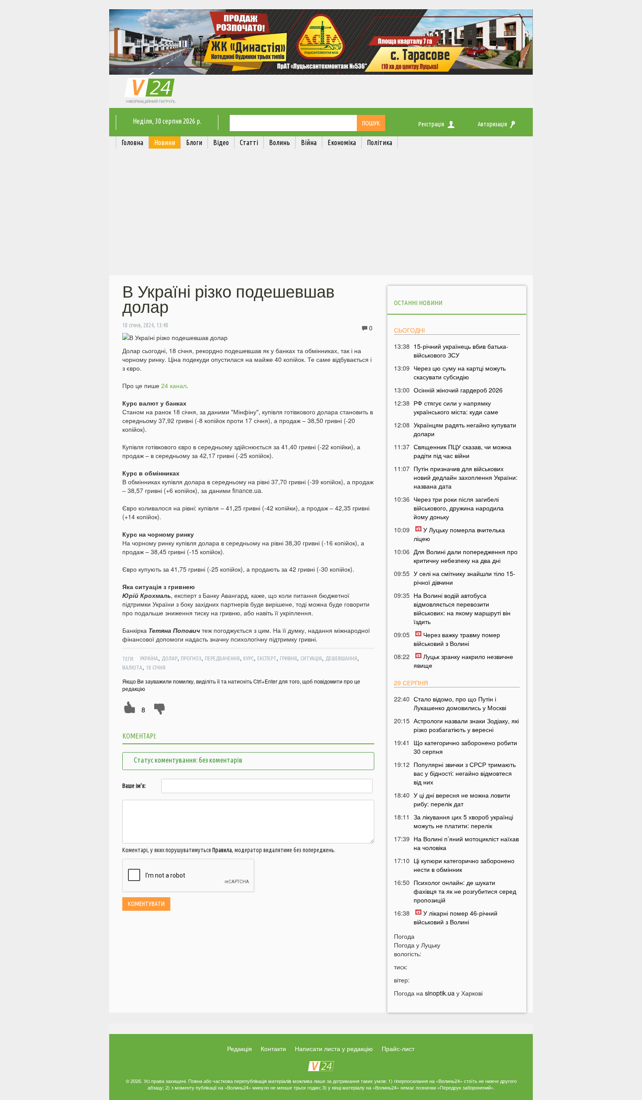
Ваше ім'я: (134, 785)
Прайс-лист (398, 1048)
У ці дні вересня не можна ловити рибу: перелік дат (462, 799)
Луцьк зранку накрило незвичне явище (463, 661)
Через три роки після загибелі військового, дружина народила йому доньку (459, 508)
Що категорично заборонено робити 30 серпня (465, 747)
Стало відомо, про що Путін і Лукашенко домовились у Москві (460, 703)
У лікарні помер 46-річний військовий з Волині (455, 917)
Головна (132, 142)
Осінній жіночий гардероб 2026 (458, 389)
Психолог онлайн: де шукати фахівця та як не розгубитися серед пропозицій (465, 891)
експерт (266, 658)
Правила (222, 850)
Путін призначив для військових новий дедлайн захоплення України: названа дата (466, 477)
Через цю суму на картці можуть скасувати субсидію (460, 372)
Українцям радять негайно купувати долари (465, 429)
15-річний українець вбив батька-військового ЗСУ (461, 350)
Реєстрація (431, 124)
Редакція (239, 1048)
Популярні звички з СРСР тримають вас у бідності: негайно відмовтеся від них (465, 773)
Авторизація (492, 124)
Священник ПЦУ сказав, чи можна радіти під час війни (462, 451)
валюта (132, 667)
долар (169, 658)
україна (149, 658)
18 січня (156, 667)
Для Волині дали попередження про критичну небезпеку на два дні (466, 556)
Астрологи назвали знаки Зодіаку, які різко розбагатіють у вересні (466, 725)
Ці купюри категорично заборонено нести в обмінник (464, 865)
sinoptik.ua (440, 993)
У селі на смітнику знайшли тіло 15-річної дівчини (464, 577)
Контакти (273, 1048)
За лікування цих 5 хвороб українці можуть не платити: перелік (463, 821)
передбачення (222, 658)
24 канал (173, 385)
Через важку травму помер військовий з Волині (457, 639)
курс (248, 658)
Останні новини (418, 302)
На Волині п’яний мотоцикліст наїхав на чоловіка (466, 843)
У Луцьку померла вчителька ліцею (459, 534)
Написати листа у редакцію (334, 1048)
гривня (288, 658)
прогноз (191, 658)
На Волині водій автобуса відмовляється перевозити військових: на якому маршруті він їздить (462, 608)
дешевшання (341, 658)
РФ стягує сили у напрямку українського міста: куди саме (456, 407)
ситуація (311, 658)
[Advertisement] (321, 214)
